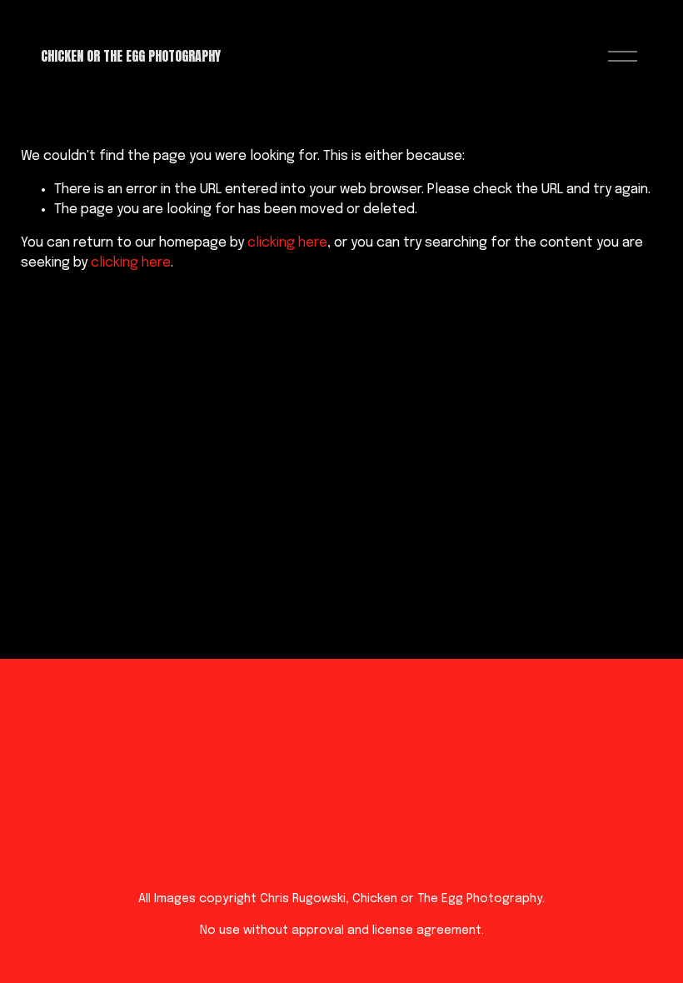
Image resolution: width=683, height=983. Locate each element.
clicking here (287, 243)
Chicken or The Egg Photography (131, 56)
